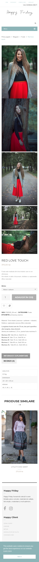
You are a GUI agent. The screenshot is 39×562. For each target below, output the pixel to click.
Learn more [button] (7, 551)
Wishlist (30, 2)
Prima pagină (6, 37)
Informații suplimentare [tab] (16, 356)
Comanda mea (9, 535)
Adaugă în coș (24, 297)
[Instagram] (11, 509)
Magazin (16, 37)
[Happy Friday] (19, 12)
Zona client (8, 523)
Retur (6, 529)
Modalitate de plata (11, 532)
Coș (7, 2)
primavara (13, 315)
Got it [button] (20, 556)
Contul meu (22, 2)
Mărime (4, 286)
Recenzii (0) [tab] (9, 361)
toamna (20, 315)
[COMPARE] (9, 305)
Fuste (23, 37)
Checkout (13, 2)
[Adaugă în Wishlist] (4, 305)
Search (35, 23)
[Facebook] (6, 509)
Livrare (6, 526)
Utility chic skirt (19, 467)
